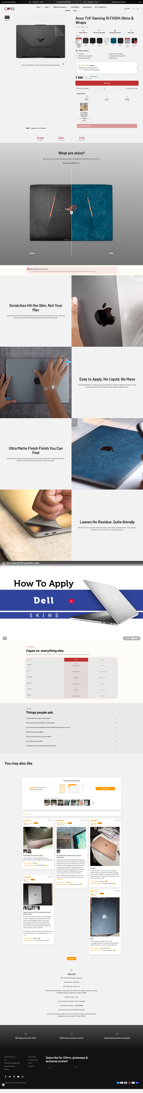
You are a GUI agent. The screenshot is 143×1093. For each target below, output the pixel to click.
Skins (38, 7)
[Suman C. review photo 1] (105, 917)
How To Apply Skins (100, 7)
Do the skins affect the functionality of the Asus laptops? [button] (40, 723)
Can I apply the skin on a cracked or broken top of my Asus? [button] (41, 745)
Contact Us (31, 1066)
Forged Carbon (85, 45)
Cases (46, 7)
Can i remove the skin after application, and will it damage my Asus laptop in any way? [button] (48, 727)
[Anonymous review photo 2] (59, 851)
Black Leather (99, 45)
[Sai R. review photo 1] (38, 894)
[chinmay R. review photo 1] (38, 838)
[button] (62, 784)
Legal (29, 1063)
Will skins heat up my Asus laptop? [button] (35, 732)
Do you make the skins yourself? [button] (34, 741)
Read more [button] (60, 879)
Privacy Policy (32, 1057)
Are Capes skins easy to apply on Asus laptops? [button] (38, 718)
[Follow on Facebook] (5, 1077)
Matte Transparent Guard (78, 46)
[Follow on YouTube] (18, 1077)
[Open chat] (3, 1084)
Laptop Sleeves (87, 7)
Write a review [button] (105, 788)
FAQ (5, 1060)
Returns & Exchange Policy (12, 1063)
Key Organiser (75, 7)
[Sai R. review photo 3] (29, 908)
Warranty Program (9, 1066)
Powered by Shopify (20, 1082)
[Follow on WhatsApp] (22, 1077)
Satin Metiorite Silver (127, 46)
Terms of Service (33, 1060)
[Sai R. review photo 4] (34, 908)
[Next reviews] (137, 68)
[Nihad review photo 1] (105, 846)
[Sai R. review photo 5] (38, 908)
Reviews (67, 10)
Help (74, 10)
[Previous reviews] (77, 68)
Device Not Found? (9, 1057)
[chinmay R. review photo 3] (29, 851)
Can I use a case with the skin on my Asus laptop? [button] (38, 736)
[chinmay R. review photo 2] (25, 851)
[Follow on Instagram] (14, 1077)
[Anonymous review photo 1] (71, 838)
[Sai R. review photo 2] (25, 908)
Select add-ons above (84, 126)
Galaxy (92, 44)
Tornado (106, 44)
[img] (27, 820)
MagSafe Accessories (59, 7)
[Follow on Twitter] (10, 1077)
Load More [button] (72, 958)
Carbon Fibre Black (120, 45)
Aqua (114, 44)
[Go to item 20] (7, 17)
